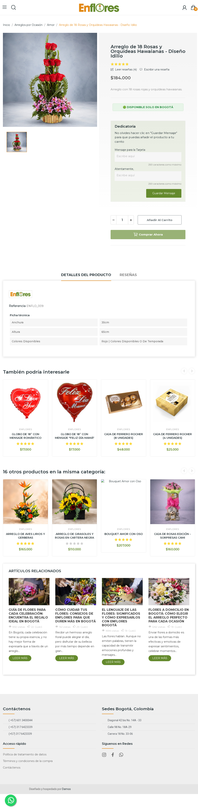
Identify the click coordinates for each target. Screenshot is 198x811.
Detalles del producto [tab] (86, 275)
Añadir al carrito (159, 220)
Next (192, 371)
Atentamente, (124, 169)
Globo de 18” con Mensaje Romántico (25, 436)
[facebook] (112, 755)
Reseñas (128, 275)
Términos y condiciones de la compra (28, 761)
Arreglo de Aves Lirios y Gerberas (25, 536)
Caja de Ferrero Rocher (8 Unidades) (123, 436)
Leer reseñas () (125, 69)
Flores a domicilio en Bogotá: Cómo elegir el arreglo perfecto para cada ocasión (168, 615)
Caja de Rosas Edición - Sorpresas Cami (172, 536)
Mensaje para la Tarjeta (130, 150)
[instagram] (104, 755)
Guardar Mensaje (163, 193)
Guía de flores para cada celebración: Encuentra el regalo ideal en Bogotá (28, 615)
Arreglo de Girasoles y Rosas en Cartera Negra (74, 536)
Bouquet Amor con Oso (123, 534)
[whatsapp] (121, 755)
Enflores (25, 429)
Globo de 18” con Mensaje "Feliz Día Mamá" (74, 436)
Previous (184, 371)
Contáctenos (11, 767)
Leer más (20, 658)
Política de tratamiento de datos (24, 754)
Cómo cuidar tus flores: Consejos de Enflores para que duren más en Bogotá (75, 615)
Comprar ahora (151, 234)
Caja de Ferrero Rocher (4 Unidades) (172, 436)
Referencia (17, 306)
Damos (66, 789)
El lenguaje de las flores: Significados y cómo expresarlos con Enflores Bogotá (121, 617)
